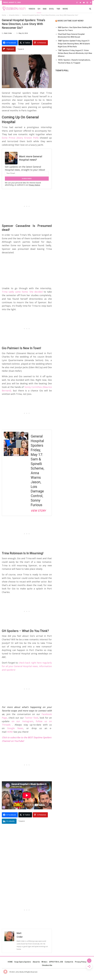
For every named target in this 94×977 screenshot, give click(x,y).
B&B (45, 9)
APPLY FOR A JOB (56, 962)
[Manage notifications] (5, 972)
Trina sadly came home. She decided (22, 291)
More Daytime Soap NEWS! (71, 21)
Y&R (58, 9)
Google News (15, 728)
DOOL (51, 9)
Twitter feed (31, 717)
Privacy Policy (80, 962)
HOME (10, 962)
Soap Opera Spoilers (22, 962)
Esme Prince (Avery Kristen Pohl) (20, 137)
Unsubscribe (47, 965)
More (65, 9)
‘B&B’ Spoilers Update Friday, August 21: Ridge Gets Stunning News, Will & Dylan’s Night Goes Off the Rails (74, 44)
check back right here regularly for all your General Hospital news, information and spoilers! (27, 666)
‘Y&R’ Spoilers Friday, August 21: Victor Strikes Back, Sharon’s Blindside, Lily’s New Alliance (75, 53)
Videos (32, 9)
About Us (36, 962)
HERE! (10, 731)
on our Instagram (22, 721)
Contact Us (69, 962)
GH (39, 9)
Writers (44, 962)
